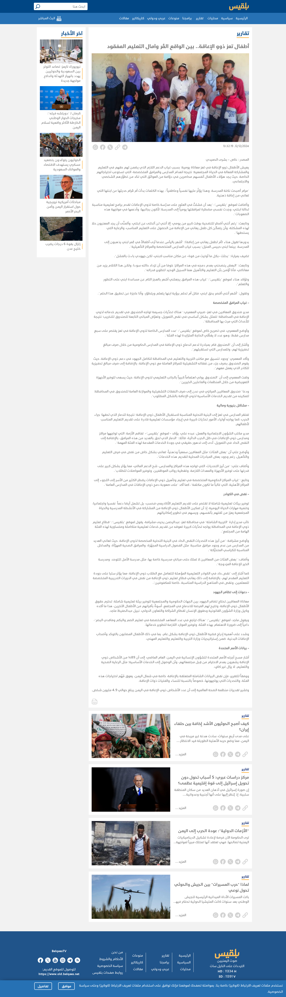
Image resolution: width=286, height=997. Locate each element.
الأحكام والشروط (111, 959)
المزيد (182, 754)
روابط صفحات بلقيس (107, 972)
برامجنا (187, 18)
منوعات (173, 18)
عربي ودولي (156, 18)
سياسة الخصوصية (110, 966)
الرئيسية (242, 18)
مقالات (124, 18)
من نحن (117, 952)
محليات (213, 18)
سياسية (227, 18)
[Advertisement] (50, 307)
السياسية (184, 962)
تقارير (200, 18)
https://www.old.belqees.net (59, 974)
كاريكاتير (138, 18)
